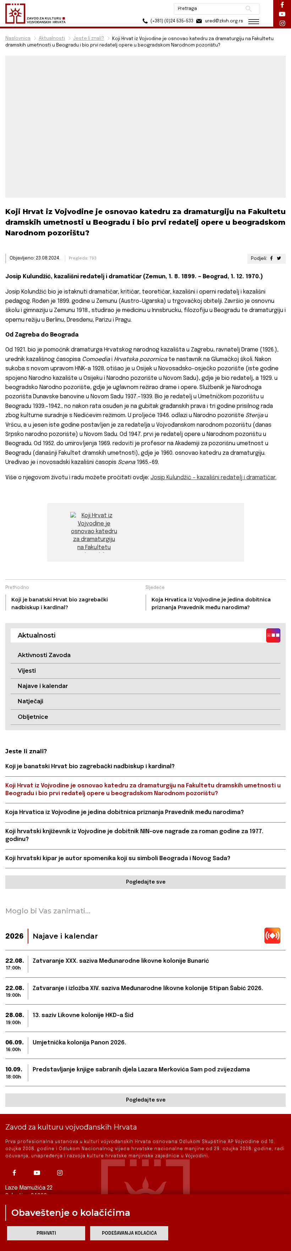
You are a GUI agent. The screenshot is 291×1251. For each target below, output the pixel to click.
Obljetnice (33, 717)
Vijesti (27, 670)
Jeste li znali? (88, 38)
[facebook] (16, 1173)
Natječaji (30, 701)
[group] (94, 532)
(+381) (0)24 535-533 (171, 21)
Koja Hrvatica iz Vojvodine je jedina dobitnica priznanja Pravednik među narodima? (124, 812)
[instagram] (61, 1173)
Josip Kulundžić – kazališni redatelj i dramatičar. (213, 478)
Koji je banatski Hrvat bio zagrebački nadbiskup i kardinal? (90, 767)
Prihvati (46, 1233)
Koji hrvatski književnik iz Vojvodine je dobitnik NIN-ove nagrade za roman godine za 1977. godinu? (134, 835)
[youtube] (38, 1173)
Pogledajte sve (145, 882)
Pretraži (248, 9)
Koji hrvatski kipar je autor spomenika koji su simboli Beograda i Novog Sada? (117, 859)
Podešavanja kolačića (129, 1233)
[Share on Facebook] (271, 258)
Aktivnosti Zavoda (44, 655)
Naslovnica (18, 38)
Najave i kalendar (43, 686)
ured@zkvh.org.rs (223, 21)
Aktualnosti (52, 38)
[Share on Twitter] (279, 258)
